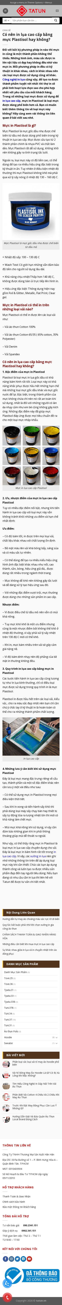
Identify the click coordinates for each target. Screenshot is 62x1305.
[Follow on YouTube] (29, 1259)
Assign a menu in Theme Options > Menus (31, 2)
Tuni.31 (8, 1025)
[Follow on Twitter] (17, 1259)
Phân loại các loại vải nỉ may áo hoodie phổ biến (35, 1063)
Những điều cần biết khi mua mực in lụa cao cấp (28, 944)
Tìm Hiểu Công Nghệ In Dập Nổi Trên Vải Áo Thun (34, 1085)
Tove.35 (8, 978)
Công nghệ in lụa (13, 79)
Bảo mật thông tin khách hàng (19, 1206)
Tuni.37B (9, 1007)
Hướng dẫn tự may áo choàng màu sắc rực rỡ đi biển (30, 919)
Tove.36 (8, 984)
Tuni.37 (8, 1019)
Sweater (8, 1043)
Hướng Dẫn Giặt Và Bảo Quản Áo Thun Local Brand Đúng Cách (33, 1118)
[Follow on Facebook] (5, 1259)
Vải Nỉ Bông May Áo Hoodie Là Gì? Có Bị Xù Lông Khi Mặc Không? (36, 1074)
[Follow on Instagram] (11, 1259)
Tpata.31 (9, 990)
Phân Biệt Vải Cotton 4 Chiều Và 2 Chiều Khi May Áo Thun (35, 1096)
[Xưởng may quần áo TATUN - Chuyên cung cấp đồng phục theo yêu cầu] (31, 11)
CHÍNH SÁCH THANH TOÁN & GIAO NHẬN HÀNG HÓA (29, 936)
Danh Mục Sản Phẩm (15, 972)
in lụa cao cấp (11, 101)
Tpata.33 (9, 995)
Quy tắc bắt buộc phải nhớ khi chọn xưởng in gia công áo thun (28, 926)
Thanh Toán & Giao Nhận (16, 1196)
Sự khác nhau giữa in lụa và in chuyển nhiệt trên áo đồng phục (29, 951)
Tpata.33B (9, 1001)
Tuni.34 (8, 1013)
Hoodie (8, 1037)
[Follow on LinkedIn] (23, 1259)
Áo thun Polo (11, 1031)
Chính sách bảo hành (13, 1201)
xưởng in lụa (38, 856)
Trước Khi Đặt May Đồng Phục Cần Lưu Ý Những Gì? (34, 1107)
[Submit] (56, 20)
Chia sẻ (6, 30)
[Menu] (5, 11)
